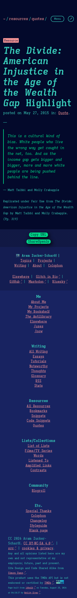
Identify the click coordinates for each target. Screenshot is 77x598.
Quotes (38, 426)
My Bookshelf (38, 312)
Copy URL (38, 235)
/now (39, 331)
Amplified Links (38, 466)
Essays (38, 357)
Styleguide (38, 526)
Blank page (38, 530)
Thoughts (38, 371)
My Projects (38, 307)
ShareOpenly (38, 242)
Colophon (55, 266)
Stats (38, 386)
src (11, 548)
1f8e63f (29, 587)
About (37, 266)
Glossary (38, 376)
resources (18, 18)
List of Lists (39, 446)
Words (38, 456)
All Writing (38, 352)
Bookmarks (38, 411)
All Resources (38, 406)
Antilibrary (38, 317)
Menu (57, 18)
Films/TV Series (38, 451)
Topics (25, 261)
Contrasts (38, 470)
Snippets (38, 416)
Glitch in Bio (47, 277)
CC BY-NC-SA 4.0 (36, 543)
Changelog (38, 521)
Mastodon (36, 282)
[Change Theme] (71, 19)
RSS (38, 381)
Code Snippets (38, 421)
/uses (38, 326)
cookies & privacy (37, 548)
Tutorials (38, 361)
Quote (63, 113)
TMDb (47, 582)
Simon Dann (15, 573)
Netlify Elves (31, 592)
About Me (38, 302)
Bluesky (58, 282)
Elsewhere (20, 277)
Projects (45, 261)
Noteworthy (38, 366)
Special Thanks (39, 511)
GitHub (14, 282)
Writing (20, 266)
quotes (38, 18)
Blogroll (38, 491)
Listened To (38, 461)
